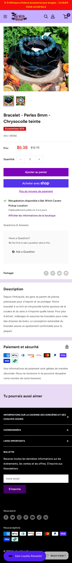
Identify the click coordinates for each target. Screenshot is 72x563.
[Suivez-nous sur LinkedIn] (45, 517)
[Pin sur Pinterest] (52, 273)
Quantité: (9, 159)
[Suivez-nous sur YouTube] (32, 517)
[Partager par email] (66, 273)
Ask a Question (25, 251)
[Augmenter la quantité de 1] (39, 159)
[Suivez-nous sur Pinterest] (25, 517)
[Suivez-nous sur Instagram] (19, 517)
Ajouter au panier (36, 172)
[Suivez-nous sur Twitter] (12, 517)
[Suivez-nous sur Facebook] (5, 517)
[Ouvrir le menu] (5, 16)
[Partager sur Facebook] (46, 273)
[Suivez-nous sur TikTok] (39, 517)
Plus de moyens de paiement (36, 191)
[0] (65, 16)
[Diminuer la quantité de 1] (20, 159)
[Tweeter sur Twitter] (59, 273)
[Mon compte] (53, 16)
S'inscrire (15, 489)
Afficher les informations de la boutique (31, 215)
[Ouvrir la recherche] (46, 16)
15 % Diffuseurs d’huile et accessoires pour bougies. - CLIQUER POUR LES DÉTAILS (36, 4)
